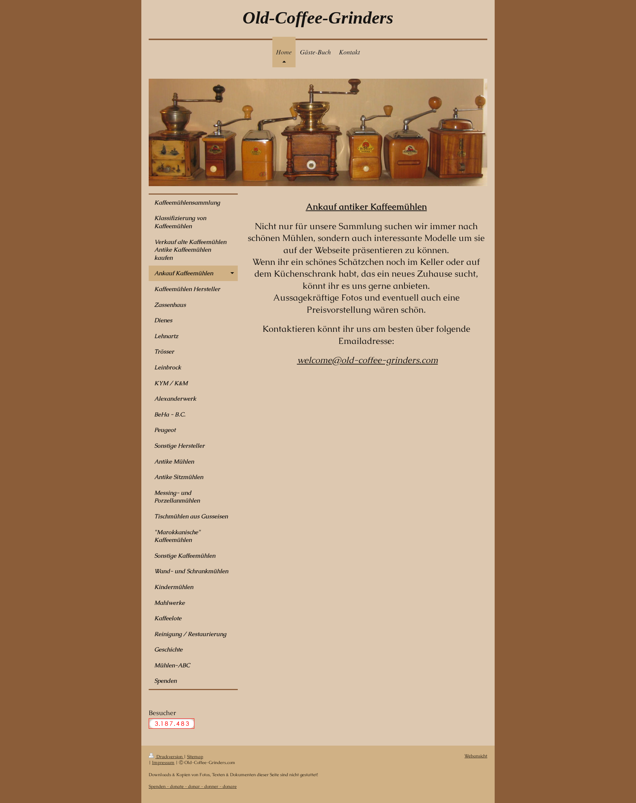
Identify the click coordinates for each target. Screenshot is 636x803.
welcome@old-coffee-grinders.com (367, 360)
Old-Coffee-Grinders (318, 17)
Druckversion (169, 756)
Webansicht (475, 755)
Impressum (163, 762)
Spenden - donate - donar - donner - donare (193, 786)
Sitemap (195, 756)
